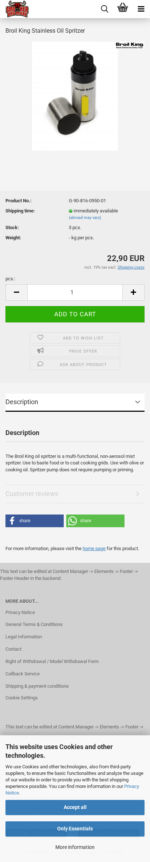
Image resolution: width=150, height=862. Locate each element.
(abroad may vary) (85, 217)
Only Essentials (75, 828)
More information (75, 847)
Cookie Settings (21, 697)
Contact (13, 649)
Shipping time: (20, 211)
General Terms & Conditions (34, 624)
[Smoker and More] (14, 9)
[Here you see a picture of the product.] (75, 95)
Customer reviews (31, 493)
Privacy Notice (20, 612)
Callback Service (22, 673)
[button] (34, 521)
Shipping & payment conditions (37, 686)
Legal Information (23, 636)
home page (94, 548)
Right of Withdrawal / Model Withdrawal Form (52, 661)
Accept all (75, 807)
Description (21, 402)
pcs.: (10, 278)
